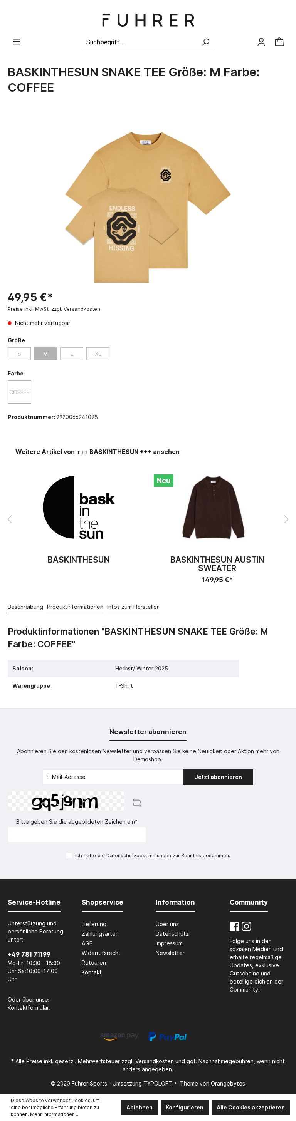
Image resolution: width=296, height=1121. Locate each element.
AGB (87, 943)
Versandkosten (154, 1061)
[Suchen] (205, 42)
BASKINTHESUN (79, 560)
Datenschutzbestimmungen (138, 855)
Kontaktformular (28, 1007)
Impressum (169, 943)
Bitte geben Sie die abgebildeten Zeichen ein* (77, 821)
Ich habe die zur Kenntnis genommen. (152, 855)
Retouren (94, 962)
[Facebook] (234, 926)
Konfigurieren (185, 1107)
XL (98, 353)
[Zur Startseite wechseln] (148, 20)
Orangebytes (228, 1083)
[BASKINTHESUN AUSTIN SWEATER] (217, 507)
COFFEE (19, 392)
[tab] (25, 606)
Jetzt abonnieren (218, 777)
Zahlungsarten (100, 933)
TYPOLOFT (157, 1083)
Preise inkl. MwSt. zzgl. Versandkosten (54, 309)
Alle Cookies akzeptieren (251, 1107)
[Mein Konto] (261, 42)
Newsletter (170, 953)
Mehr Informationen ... (54, 1114)
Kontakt (92, 972)
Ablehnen (139, 1107)
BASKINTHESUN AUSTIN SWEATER (217, 564)
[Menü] (16, 41)
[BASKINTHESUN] (79, 507)
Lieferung (94, 924)
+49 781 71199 (29, 954)
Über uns (167, 924)
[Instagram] (246, 926)
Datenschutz (172, 933)
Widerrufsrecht (101, 953)
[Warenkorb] (279, 42)
